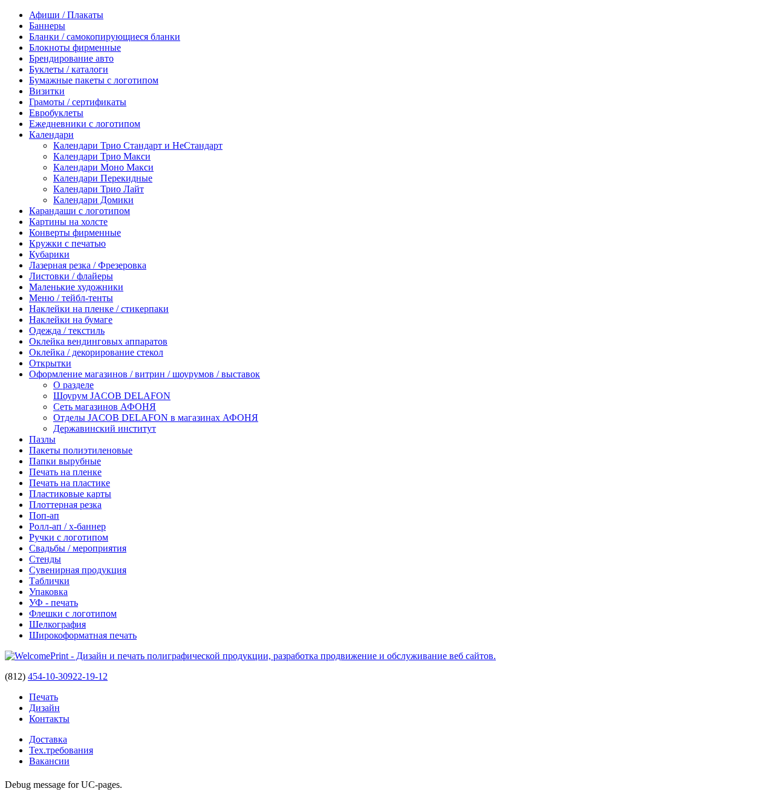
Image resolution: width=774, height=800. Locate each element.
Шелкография (57, 624)
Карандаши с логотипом (79, 211)
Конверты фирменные (75, 232)
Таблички (49, 581)
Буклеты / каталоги (68, 69)
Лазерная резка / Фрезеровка (87, 265)
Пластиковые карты (70, 494)
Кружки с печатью (67, 243)
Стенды (45, 559)
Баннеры (47, 26)
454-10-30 (48, 676)
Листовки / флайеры (71, 276)
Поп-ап (44, 515)
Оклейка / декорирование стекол (96, 352)
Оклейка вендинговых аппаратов (98, 341)
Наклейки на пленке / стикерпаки (99, 309)
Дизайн (44, 708)
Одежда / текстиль (67, 330)
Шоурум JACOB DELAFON (112, 396)
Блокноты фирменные (75, 47)
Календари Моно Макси (103, 167)
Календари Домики (93, 200)
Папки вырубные (65, 461)
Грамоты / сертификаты (77, 102)
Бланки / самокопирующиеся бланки (104, 36)
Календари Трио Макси (102, 156)
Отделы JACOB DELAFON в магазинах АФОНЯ (155, 417)
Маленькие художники (76, 287)
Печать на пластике (69, 483)
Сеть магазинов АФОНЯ (104, 407)
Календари (51, 134)
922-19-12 (88, 676)
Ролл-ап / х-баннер (67, 526)
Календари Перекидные (102, 178)
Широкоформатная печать (83, 635)
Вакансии (49, 761)
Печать (43, 697)
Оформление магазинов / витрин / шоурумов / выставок (144, 374)
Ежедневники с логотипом (84, 124)
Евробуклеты (56, 113)
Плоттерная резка (65, 504)
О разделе (73, 385)
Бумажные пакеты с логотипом (93, 80)
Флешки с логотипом (73, 613)
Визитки (47, 91)
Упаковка (48, 592)
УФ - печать (53, 602)
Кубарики (49, 254)
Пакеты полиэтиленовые (80, 450)
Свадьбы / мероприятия (77, 548)
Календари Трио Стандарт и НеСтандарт (138, 145)
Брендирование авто (71, 58)
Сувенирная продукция (77, 570)
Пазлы (42, 439)
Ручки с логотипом (68, 537)
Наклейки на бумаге (70, 319)
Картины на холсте (68, 221)
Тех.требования (61, 750)
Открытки (50, 363)
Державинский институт (104, 428)
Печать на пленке (65, 472)
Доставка (48, 739)
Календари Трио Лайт (98, 189)
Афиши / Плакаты (66, 15)
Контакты (49, 719)
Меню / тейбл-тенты (71, 298)
